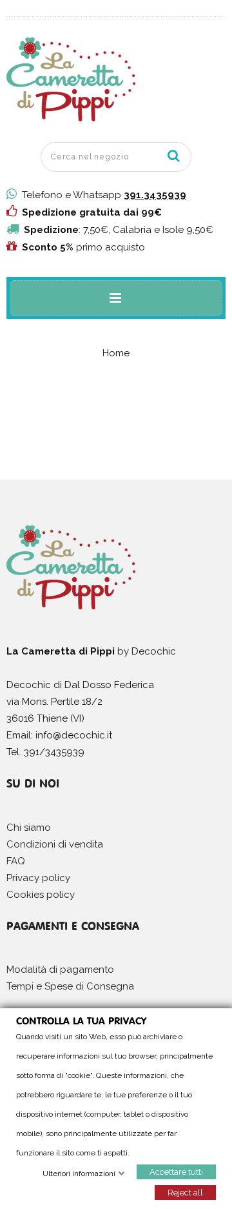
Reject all (185, 1192)
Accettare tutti (176, 1171)
